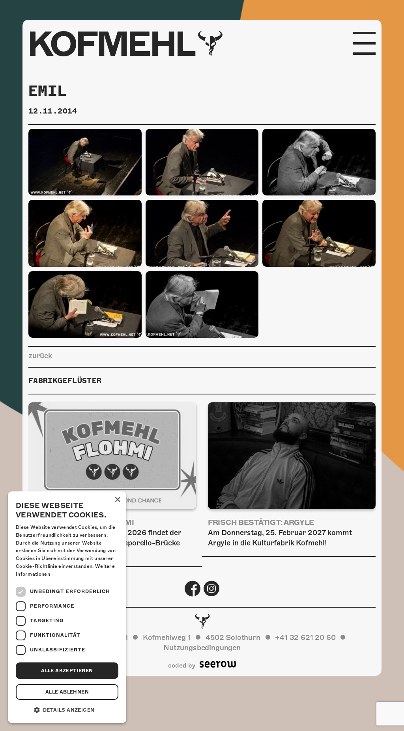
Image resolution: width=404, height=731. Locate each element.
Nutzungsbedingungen (202, 647)
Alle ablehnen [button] (67, 692)
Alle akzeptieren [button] (67, 670)
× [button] (117, 500)
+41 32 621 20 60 (305, 637)
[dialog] (67, 607)
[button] (67, 710)
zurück (40, 355)
